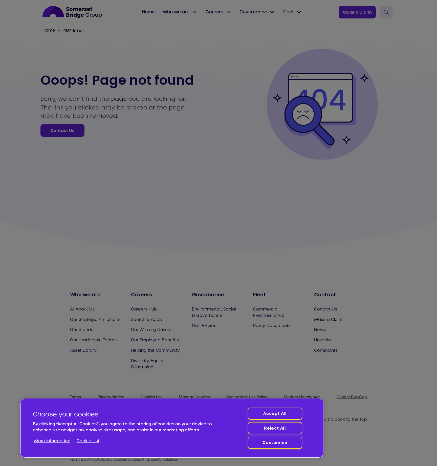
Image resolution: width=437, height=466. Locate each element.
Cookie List (88, 440)
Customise (275, 442)
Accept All (275, 413)
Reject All (275, 428)
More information (52, 440)
